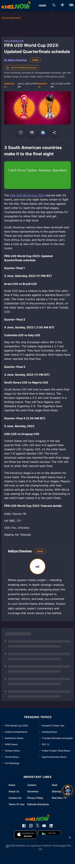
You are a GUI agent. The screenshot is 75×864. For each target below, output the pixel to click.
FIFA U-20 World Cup (14, 41)
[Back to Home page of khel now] (16, 5)
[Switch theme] (62, 5)
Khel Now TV (59, 797)
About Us (14, 791)
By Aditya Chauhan (15, 59)
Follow (35, 60)
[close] (70, 837)
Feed (54, 784)
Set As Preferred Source (24, 67)
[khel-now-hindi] (71, 5)
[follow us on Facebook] (24, 826)
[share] (54, 132)
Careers (31, 784)
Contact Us (15, 797)
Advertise (32, 791)
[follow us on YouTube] (44, 826)
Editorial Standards (38, 804)
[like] (21, 132)
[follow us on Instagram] (31, 826)
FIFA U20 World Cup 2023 (27, 195)
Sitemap (56, 791)
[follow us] (43, 132)
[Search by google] (54, 5)
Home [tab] (42, 5)
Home (12, 784)
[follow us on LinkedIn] (51, 826)
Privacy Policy (35, 797)
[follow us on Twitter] (37, 826)
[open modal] (68, 790)
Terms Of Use (16, 804)
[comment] (32, 132)
